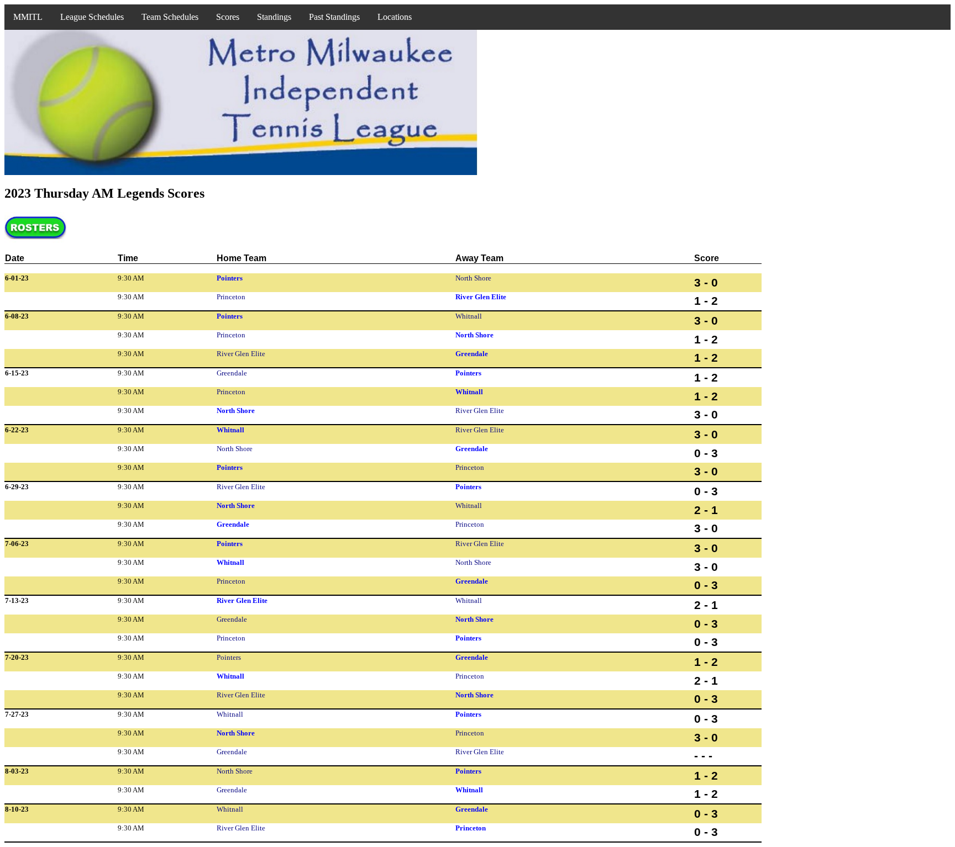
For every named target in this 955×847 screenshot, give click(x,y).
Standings (274, 17)
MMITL (28, 17)
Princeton (231, 297)
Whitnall (468, 316)
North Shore (473, 278)
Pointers (230, 278)
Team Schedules (169, 17)
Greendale (471, 354)
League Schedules (92, 17)
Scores (227, 17)
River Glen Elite (480, 297)
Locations (394, 17)
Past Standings (334, 17)
